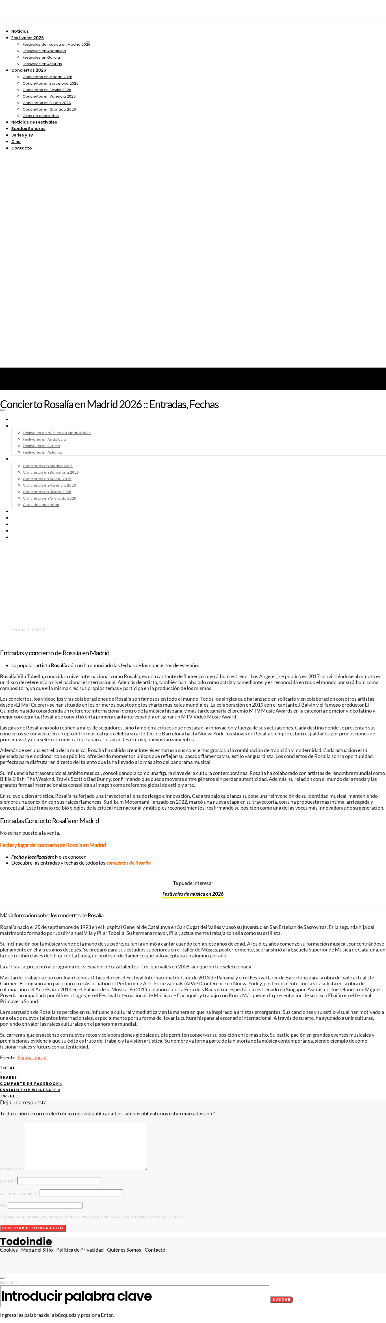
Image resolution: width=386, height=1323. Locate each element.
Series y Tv (22, 135)
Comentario (12, 1169)
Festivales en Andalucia (44, 51)
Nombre (8, 1181)
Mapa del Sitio (37, 1250)
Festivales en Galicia (41, 57)
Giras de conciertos (41, 115)
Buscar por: (11, 1283)
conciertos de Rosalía (128, 863)
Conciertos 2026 (28, 70)
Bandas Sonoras (28, 128)
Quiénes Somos (124, 1250)
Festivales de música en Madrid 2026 (56, 44)
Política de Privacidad (80, 1250)
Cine (16, 141)
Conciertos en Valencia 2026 (49, 96)
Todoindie (26, 1241)
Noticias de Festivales (34, 122)
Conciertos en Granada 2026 (49, 109)
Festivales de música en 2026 (193, 894)
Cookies (9, 1250)
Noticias (20, 31)
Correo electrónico (19, 1194)
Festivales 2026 (27, 38)
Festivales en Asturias (42, 64)
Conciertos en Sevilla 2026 (47, 90)
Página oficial (32, 1057)
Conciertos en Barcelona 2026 (51, 83)
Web (3, 1206)
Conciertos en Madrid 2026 (47, 77)
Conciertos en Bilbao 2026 (47, 103)
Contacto (21, 148)
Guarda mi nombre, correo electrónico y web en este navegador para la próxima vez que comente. (96, 1217)
